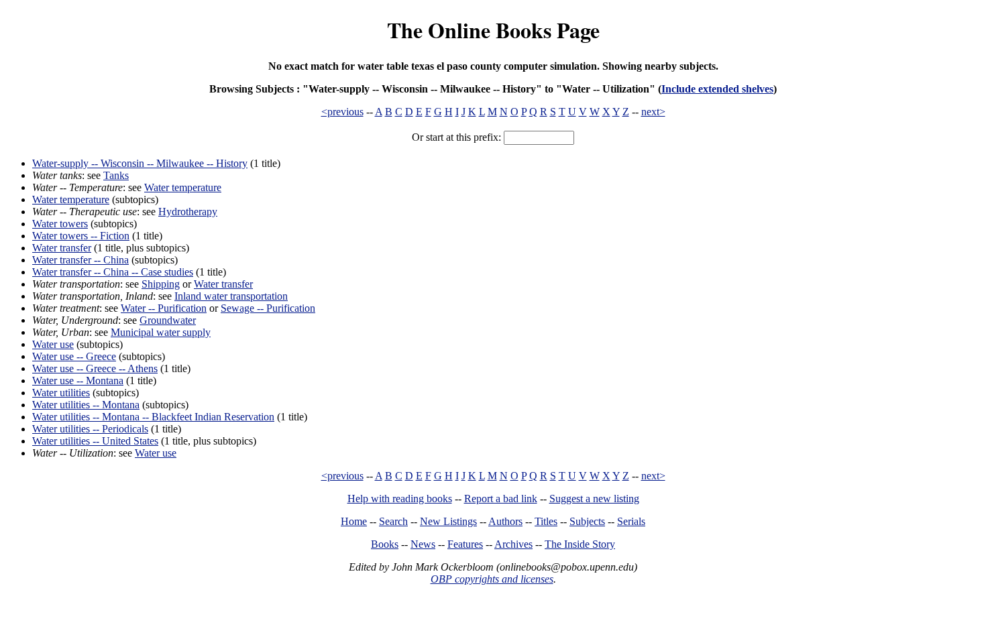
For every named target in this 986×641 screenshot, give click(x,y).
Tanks (116, 175)
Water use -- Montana (77, 380)
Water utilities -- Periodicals (90, 428)
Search (393, 521)
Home (354, 521)
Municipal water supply (161, 332)
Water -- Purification (164, 308)
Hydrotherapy (187, 211)
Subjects (587, 521)
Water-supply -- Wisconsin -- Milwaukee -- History (140, 163)
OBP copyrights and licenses (492, 579)
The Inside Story (580, 544)
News (422, 544)
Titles (546, 521)
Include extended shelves (717, 89)
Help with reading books (399, 498)
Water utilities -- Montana (86, 404)
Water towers (60, 223)
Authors (505, 521)
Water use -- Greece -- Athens (95, 368)
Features (465, 544)
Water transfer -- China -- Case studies (112, 272)
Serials (631, 521)
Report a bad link (500, 498)
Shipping (161, 284)
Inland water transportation (231, 296)
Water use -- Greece (74, 356)
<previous (342, 111)
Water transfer (61, 247)
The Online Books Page (493, 30)
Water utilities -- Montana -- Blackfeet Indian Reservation (153, 416)
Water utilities (61, 392)
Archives (513, 544)
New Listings (448, 521)
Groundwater (168, 320)
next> (653, 111)
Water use (53, 344)
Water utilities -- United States (95, 441)
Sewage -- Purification (268, 308)
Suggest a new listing (594, 498)
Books (384, 544)
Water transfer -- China (80, 260)
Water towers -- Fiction (80, 235)
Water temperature (182, 187)
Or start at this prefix (455, 137)
